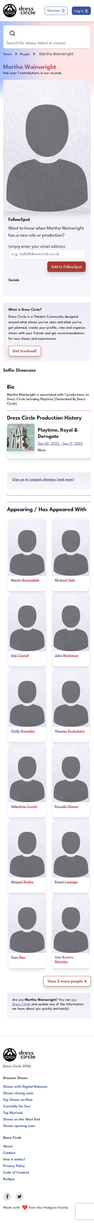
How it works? (14, 1159)
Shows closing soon (18, 1093)
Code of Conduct (16, 1172)
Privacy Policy (14, 1166)
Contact (9, 1153)
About (8, 1146)
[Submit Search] (12, 33)
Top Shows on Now (18, 1100)
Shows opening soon (19, 1126)
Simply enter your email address (36, 246)
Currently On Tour (17, 1106)
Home (7, 54)
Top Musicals (13, 1113)
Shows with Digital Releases (25, 1086)
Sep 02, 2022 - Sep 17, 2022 (60, 443)
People (25, 54)
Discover (54, 10)
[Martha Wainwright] (47, 146)
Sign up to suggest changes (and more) (43, 479)
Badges (9, 1179)
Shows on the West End (21, 1119)
